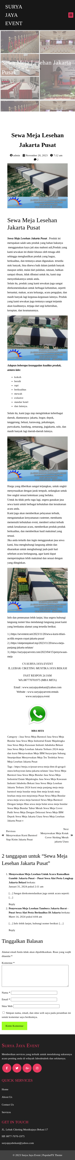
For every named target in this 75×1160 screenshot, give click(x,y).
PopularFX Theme (52, 1155)
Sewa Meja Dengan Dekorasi (30, 812)
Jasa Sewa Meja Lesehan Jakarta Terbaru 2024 (33, 749)
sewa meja (13, 799)
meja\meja (32, 795)
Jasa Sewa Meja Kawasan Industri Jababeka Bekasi (35, 745)
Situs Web (7, 1006)
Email (6, 999)
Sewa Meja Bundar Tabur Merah (25, 808)
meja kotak (48, 791)
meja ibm (36, 791)
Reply (12, 904)
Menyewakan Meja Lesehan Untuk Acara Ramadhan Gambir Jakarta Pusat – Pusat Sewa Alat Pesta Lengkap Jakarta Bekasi (41, 878)
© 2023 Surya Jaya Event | (27, 1155)
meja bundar (24, 791)
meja (55, 787)
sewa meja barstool (30, 799)
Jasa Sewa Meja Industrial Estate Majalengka (40, 740)
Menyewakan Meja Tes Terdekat (40, 757)
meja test (21, 795)
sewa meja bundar (58, 804)
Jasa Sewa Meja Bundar (30, 775)
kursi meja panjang (41, 787)
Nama (6, 992)
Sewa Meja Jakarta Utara (29, 816)
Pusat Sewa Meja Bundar (51, 795)
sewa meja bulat (39, 804)
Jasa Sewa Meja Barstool (33, 736)
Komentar (8, 963)
